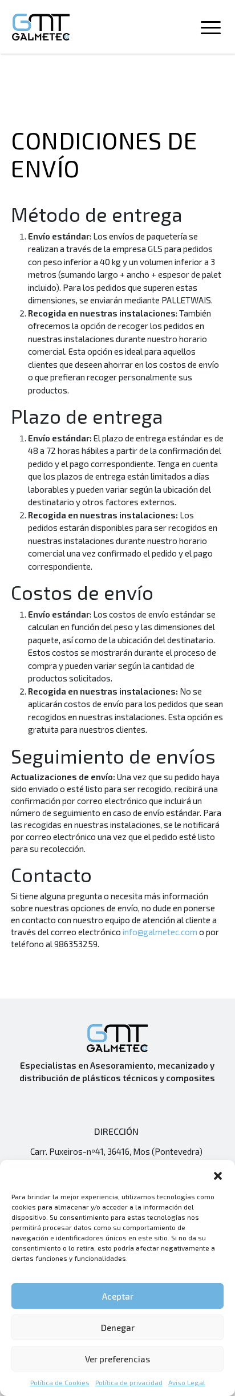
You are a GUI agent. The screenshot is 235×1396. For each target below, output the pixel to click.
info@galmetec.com (160, 932)
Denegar (118, 1327)
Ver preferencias (117, 1359)
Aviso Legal (186, 1382)
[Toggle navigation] (211, 29)
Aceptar (117, 1296)
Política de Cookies (60, 1382)
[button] (218, 1174)
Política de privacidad (129, 1382)
